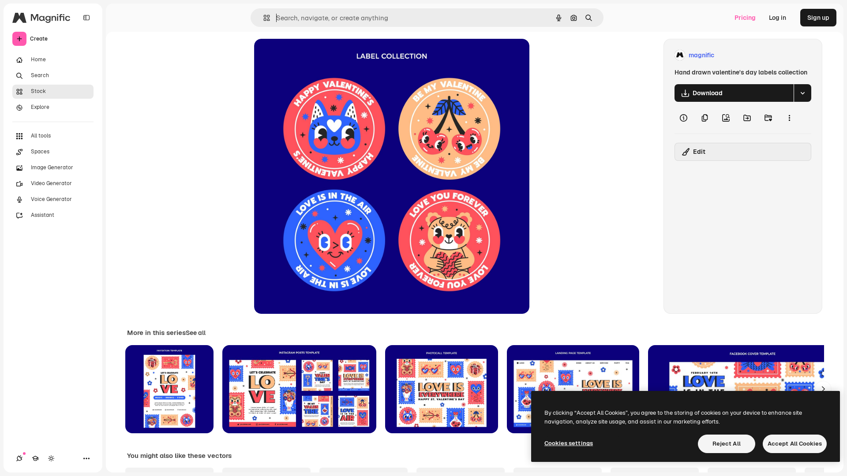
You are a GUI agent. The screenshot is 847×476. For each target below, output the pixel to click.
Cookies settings (568, 443)
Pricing (745, 18)
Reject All (726, 443)
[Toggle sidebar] (86, 18)
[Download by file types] (802, 93)
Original (310, 55)
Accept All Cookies (795, 443)
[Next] (823, 389)
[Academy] (35, 458)
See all (196, 333)
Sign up (818, 18)
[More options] (789, 117)
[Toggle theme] (51, 458)
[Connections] (19, 458)
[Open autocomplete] (263, 18)
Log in (777, 18)
